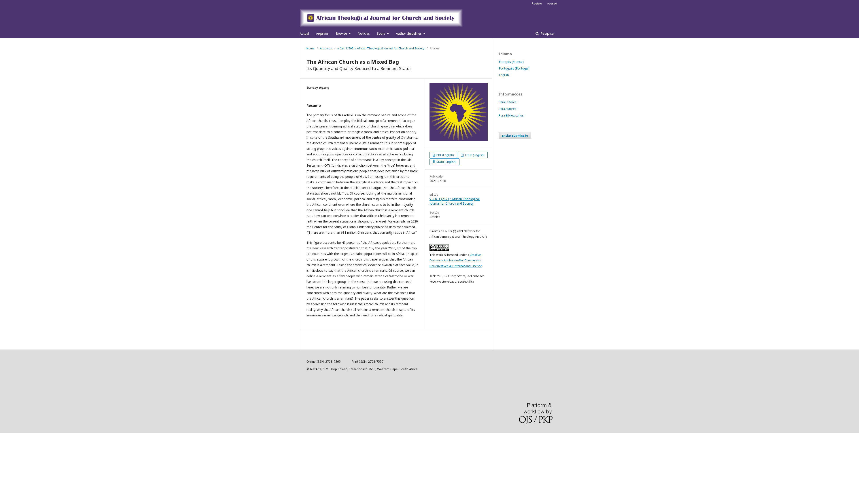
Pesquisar (547, 33)
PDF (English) (445, 155)
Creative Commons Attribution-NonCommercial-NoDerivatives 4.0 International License (456, 260)
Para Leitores (508, 102)
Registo (537, 3)
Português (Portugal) (514, 68)
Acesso (552, 3)
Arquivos (322, 33)
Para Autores (507, 109)
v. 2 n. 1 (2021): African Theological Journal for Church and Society (380, 48)
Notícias (364, 33)
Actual (304, 33)
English (504, 75)
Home (310, 48)
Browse (342, 33)
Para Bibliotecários (511, 115)
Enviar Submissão (515, 135)
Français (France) (511, 61)
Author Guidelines (409, 33)
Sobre (381, 33)
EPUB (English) (474, 155)
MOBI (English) (446, 162)
